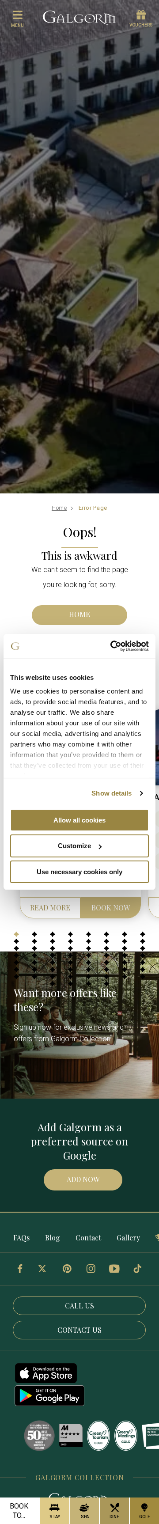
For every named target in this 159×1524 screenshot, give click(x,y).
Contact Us (79, 1329)
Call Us (79, 1305)
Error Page (93, 507)
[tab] (16, 934)
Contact (88, 1237)
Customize (74, 845)
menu (17, 25)
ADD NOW (83, 1179)
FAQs (21, 1237)
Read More (50, 907)
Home (59, 507)
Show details (111, 793)
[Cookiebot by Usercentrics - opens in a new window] (112, 646)
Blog (52, 1237)
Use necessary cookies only (79, 872)
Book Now (110, 907)
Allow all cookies (79, 819)
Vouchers (141, 25)
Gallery (128, 1237)
